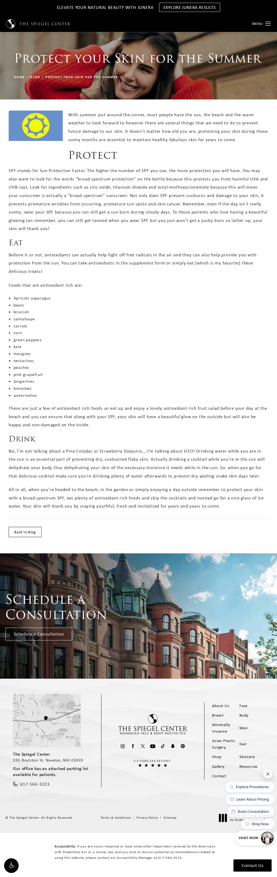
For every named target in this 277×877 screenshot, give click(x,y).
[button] (11, 865)
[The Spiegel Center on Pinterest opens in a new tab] (182, 746)
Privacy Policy (147, 817)
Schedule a (56, 607)
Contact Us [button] (252, 865)
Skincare (247, 756)
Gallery (218, 766)
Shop (216, 756)
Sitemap (169, 817)
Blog (35, 77)
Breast (218, 715)
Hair (243, 744)
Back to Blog (25, 532)
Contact (219, 776)
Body (244, 715)
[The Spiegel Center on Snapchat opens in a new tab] (172, 746)
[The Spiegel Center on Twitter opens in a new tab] (142, 746)
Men (243, 728)
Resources (248, 766)
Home (19, 77)
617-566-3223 (170, 857)
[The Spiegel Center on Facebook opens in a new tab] (132, 746)
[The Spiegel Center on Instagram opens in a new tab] (122, 746)
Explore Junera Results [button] (189, 7)
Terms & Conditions (116, 817)
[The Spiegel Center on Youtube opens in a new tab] (152, 746)
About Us (220, 705)
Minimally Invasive (221, 728)
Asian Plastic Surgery (223, 744)
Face (243, 705)
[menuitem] (122, 746)
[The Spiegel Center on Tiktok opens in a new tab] (162, 746)
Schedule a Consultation (39, 634)
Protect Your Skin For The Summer (82, 77)
